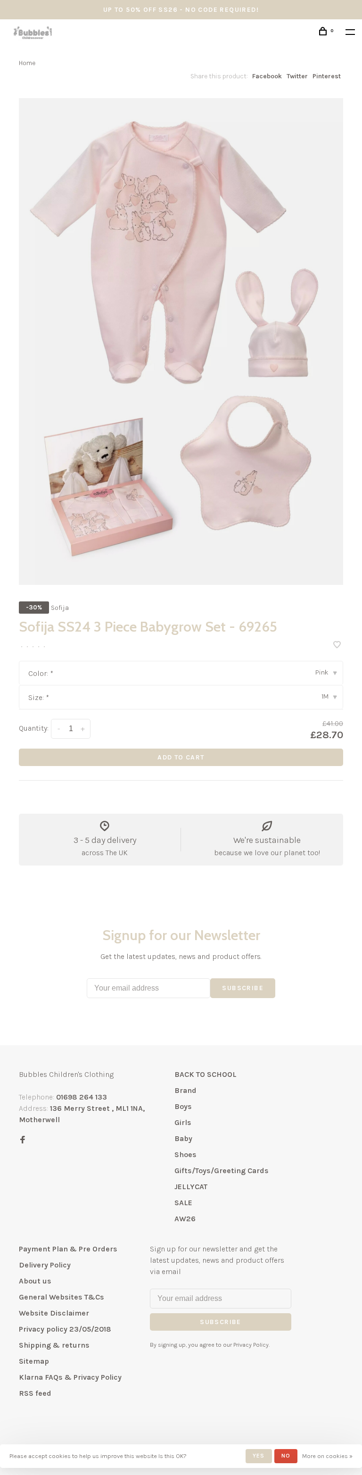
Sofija (60, 608)
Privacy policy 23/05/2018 (65, 1329)
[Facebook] (22, 1140)
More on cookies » (327, 1455)
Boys (183, 1106)
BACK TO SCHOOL (205, 1074)
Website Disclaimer (54, 1312)
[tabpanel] (181, 341)
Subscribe (242, 988)
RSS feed (35, 1393)
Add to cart (180, 757)
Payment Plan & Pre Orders (68, 1248)
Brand (185, 1090)
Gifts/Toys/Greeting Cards (221, 1170)
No (285, 1455)
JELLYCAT (190, 1186)
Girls (182, 1122)
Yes (259, 1455)
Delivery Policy (45, 1264)
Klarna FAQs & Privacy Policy (70, 1377)
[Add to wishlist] (337, 645)
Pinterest (327, 76)
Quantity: (34, 728)
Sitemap (34, 1361)
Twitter (297, 76)
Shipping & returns (54, 1345)
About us (35, 1280)
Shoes (185, 1154)
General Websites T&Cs (61, 1296)
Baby (183, 1138)
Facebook (267, 76)
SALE (183, 1202)
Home (27, 63)
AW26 (185, 1218)
